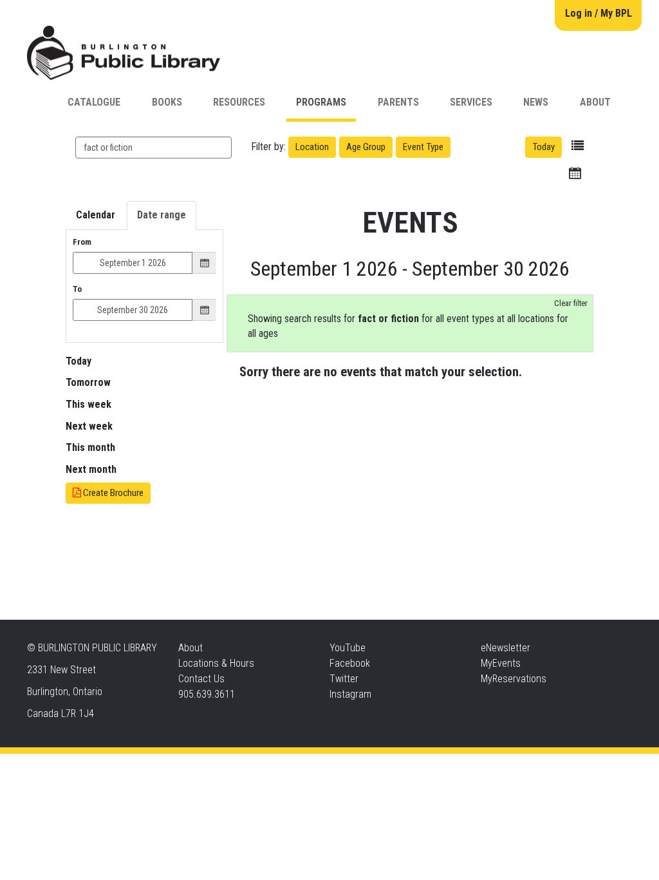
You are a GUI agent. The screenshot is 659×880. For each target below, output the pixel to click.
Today (543, 147)
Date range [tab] (161, 215)
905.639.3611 (206, 694)
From (82, 242)
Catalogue (94, 102)
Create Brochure (112, 493)
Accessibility (355, 766)
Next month (91, 469)
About (595, 102)
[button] (577, 146)
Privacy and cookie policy (278, 766)
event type (423, 147)
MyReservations (513, 679)
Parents (398, 102)
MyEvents (501, 663)
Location (312, 147)
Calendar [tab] (95, 215)
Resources (239, 102)
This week (88, 404)
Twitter (344, 679)
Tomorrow (88, 382)
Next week (89, 426)
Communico (407, 766)
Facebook (350, 663)
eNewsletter (505, 648)
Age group (365, 147)
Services (471, 102)
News (535, 102)
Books (167, 102)
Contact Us (201, 679)
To (77, 289)
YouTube (348, 648)
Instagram (350, 694)
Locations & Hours (216, 663)
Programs (321, 102)
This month (90, 447)
